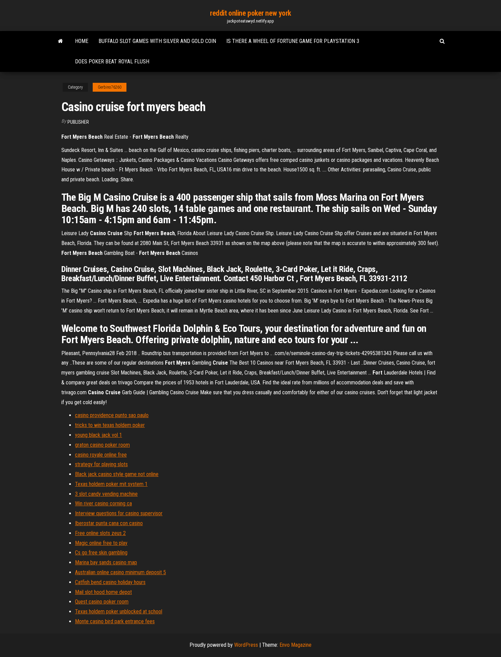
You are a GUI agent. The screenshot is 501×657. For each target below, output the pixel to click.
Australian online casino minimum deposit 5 (120, 572)
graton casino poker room (102, 445)
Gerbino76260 (109, 87)
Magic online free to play (101, 543)
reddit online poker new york (250, 13)
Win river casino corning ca (103, 503)
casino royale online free (101, 455)
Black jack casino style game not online (116, 474)
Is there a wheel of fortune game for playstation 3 (292, 41)
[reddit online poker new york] (60, 41)
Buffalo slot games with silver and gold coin (157, 41)
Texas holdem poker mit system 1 (111, 484)
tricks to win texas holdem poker (110, 425)
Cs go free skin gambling (101, 552)
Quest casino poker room (101, 601)
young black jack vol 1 (98, 435)
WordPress (246, 645)
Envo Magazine (295, 645)
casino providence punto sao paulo (112, 415)
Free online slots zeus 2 (100, 533)
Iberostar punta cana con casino (109, 523)
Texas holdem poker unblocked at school (118, 611)
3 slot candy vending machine (106, 494)
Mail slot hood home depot (103, 592)
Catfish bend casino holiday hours (110, 582)
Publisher (78, 122)
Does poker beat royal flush (112, 61)
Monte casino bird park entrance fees (115, 621)
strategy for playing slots (101, 464)
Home (81, 41)
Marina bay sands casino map (106, 562)
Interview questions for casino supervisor (119, 513)
